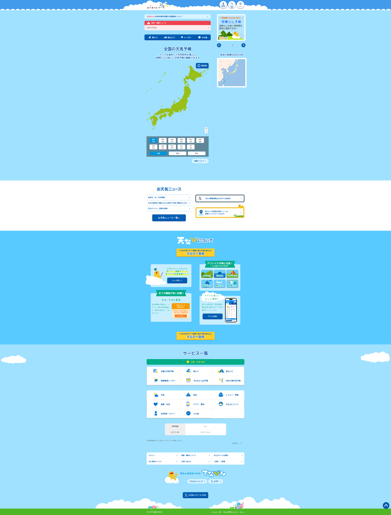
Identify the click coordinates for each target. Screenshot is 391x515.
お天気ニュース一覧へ (169, 218)
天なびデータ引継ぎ (221, 455)
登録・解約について (188, 455)
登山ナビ (229, 371)
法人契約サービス (155, 461)
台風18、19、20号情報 (156, 197)
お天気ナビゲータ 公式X (197, 495)
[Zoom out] (206, 131)
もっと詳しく (177, 280)
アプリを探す (212, 316)
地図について (199, 161)
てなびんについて (196, 481)
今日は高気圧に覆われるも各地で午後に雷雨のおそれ (167, 203)
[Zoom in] (206, 128)
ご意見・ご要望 (219, 461)
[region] (178, 98)
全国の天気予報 (167, 371)
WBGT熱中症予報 (233, 381)
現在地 (204, 66)
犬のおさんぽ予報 (200, 381)
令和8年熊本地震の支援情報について (164, 16)
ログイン (235, 443)
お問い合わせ (186, 461)
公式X (216, 481)
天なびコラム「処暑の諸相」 (158, 208)
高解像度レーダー (168, 381)
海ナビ (196, 371)
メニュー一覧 (216, 512)
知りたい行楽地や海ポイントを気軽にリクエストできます (216, 212)
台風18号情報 (152, 28)
